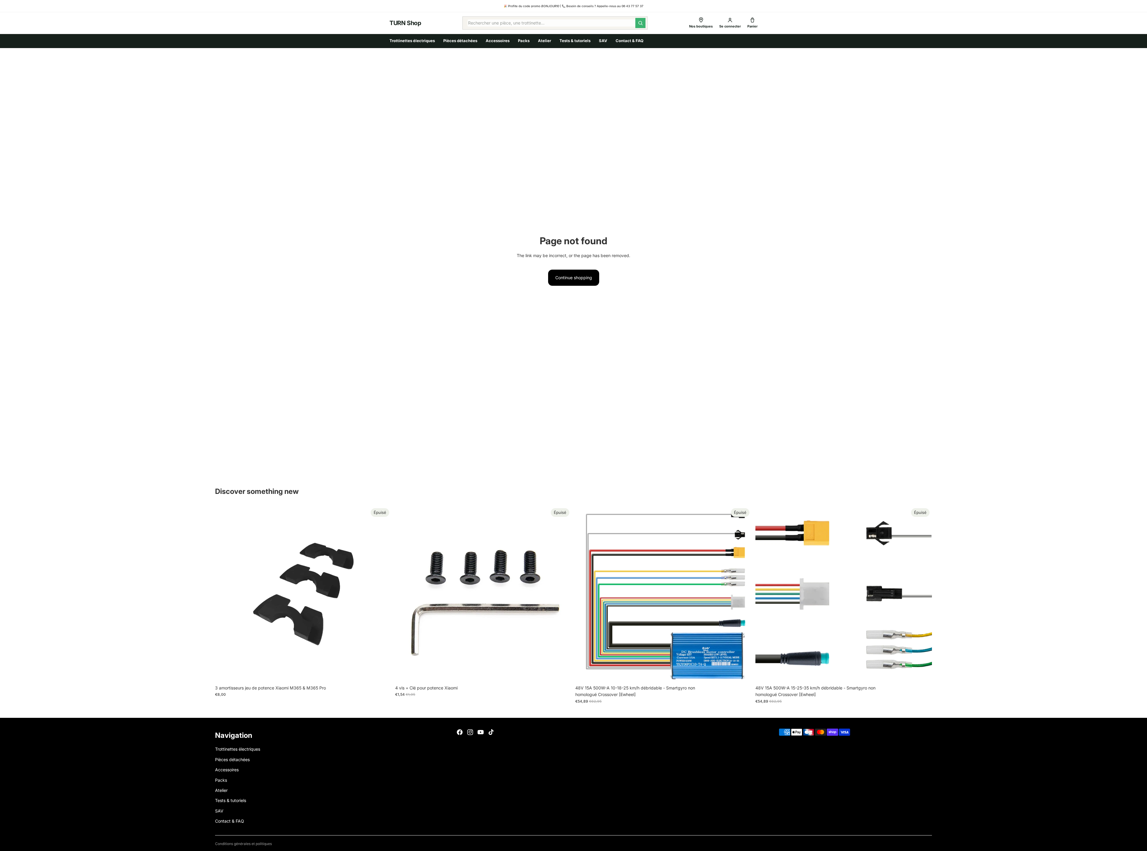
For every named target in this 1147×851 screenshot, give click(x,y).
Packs (524, 40)
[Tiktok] (491, 732)
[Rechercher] (640, 23)
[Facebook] (459, 732)
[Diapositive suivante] (563, 593)
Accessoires (498, 40)
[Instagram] (470, 732)
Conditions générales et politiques (243, 843)
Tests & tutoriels (575, 40)
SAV (603, 40)
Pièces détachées (460, 40)
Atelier (544, 40)
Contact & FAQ (629, 40)
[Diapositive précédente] (404, 593)
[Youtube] (480, 732)
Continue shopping (573, 277)
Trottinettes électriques (412, 40)
